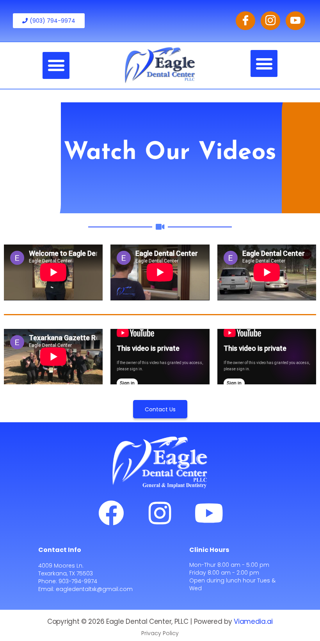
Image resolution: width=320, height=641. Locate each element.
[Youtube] (209, 513)
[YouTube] (295, 20)
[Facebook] (245, 20)
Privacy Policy (160, 633)
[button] (56, 65)
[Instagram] (270, 20)
